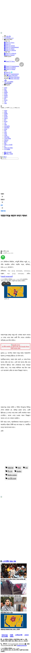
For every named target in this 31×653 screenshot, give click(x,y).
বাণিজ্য (5, 94)
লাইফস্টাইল (6, 127)
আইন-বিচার (6, 137)
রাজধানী (5, 95)
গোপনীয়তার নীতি (18, 635)
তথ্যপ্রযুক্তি (7, 126)
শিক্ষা (5, 131)
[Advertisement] (15, 16)
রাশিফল (5, 141)
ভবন (26, 468)
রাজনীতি (6, 92)
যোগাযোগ (26, 635)
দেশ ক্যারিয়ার (7, 149)
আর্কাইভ (11, 636)
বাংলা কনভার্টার (5, 636)
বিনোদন (5, 100)
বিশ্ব (5, 98)
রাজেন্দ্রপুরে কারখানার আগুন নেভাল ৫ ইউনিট (10, 629)
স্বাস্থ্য (5, 134)
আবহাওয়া (6, 140)
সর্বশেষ (5, 87)
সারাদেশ (6, 97)
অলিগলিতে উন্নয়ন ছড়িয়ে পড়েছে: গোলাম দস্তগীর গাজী (13, 579)
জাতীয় (5, 91)
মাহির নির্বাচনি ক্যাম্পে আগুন (7, 612)
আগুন (19, 468)
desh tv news (12, 475)
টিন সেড (10, 471)
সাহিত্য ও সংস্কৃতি (8, 144)
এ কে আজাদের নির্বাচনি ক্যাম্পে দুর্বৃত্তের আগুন (11, 596)
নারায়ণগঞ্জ (10, 468)
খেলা (5, 101)
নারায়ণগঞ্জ (3, 211)
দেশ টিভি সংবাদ (12, 478)
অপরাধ (5, 135)
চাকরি (5, 132)
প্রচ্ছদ (2, 194)
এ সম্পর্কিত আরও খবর (9, 561)
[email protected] (7, 276)
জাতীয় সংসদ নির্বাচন (8, 148)
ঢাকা (2, 205)
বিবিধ (5, 143)
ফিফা (5, 89)
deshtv (19, 471)
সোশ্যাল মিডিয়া (7, 138)
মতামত (5, 129)
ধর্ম (4, 146)
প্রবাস (5, 103)
